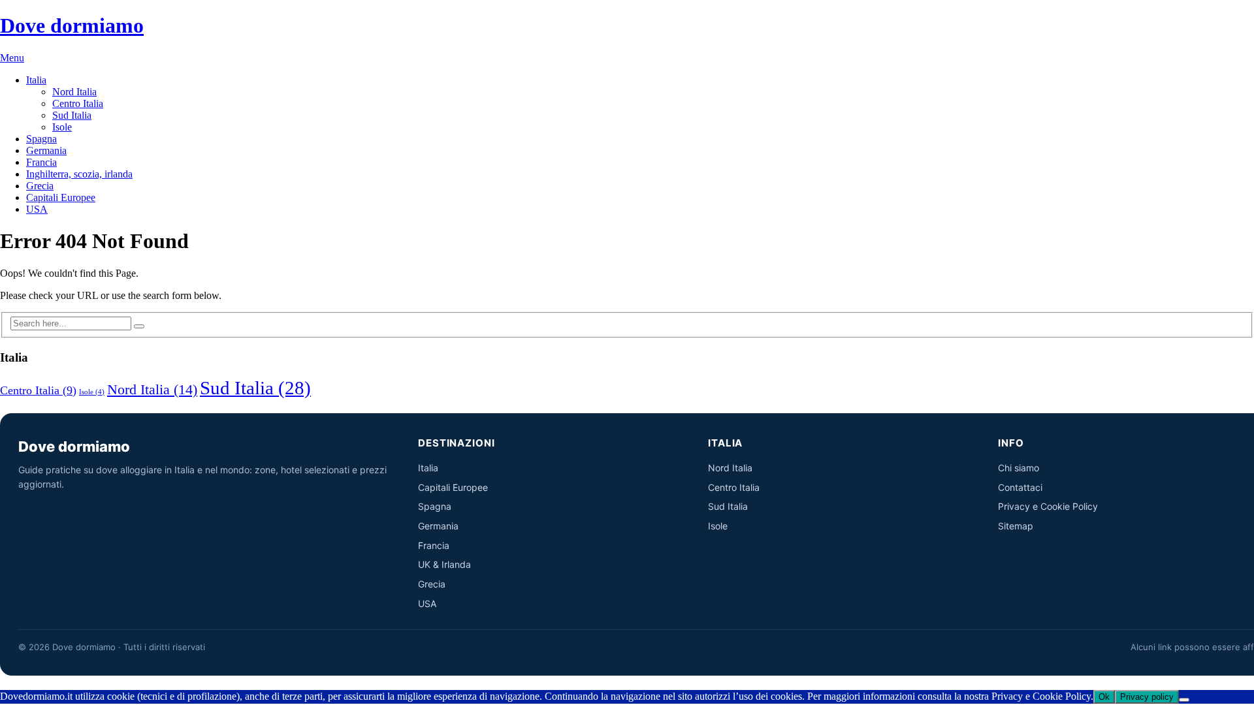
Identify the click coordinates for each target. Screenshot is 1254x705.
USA (37, 209)
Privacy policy (1147, 697)
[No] (1184, 700)
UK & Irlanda (444, 564)
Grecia (40, 185)
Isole (62, 127)
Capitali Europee (60, 197)
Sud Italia (71, 115)
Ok (1104, 697)
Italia (36, 80)
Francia (41, 162)
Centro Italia (77, 103)
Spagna (41, 138)
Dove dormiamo (72, 25)
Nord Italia (74, 91)
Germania (46, 150)
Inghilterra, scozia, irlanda (79, 174)
